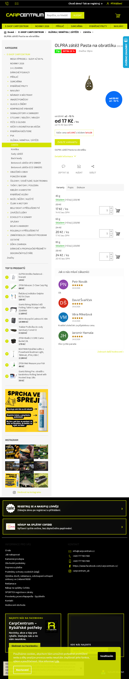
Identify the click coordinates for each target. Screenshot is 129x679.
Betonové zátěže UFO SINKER (26, 163)
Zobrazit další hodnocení (109, 351)
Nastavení (22, 670)
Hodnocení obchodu (15, 605)
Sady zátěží (17, 154)
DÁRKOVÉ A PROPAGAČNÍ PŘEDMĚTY (28, 248)
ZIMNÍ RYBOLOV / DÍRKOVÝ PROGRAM (28, 235)
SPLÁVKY (14, 221)
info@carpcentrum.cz (84, 551)
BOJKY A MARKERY (19, 226)
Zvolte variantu (67, 142)
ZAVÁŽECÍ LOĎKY (18, 212)
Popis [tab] (71, 187)
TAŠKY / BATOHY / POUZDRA (24, 185)
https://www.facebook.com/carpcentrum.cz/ (95, 566)
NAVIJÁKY (15, 90)
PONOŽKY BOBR (18, 176)
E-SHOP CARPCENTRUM (18, 54)
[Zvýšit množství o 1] (111, 208)
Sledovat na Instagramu (29, 492)
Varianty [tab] (60, 187)
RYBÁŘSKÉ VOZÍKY (19, 194)
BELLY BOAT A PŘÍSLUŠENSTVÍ (25, 208)
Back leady (16, 158)
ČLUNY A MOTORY (19, 203)
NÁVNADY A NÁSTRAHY (21, 95)
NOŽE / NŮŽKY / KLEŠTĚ (22, 199)
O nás (8, 550)
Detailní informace (64, 156)
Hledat (77, 15)
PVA (12, 135)
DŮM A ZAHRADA (18, 244)
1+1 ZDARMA (16, 68)
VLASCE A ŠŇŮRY (18, 104)
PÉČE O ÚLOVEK (18, 122)
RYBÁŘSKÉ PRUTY (19, 86)
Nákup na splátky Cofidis (17, 588)
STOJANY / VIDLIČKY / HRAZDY (25, 117)
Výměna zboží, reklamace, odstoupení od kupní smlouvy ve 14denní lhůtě (29, 577)
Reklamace (10, 583)
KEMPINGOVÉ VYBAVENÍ (21, 108)
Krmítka (15, 149)
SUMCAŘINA (16, 81)
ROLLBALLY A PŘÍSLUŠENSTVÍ (24, 230)
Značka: (85, 51)
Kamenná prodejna (14, 559)
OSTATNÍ (14, 240)
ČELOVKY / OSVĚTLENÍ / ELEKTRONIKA (29, 181)
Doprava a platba (13, 567)
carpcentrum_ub (81, 571)
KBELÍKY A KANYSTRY (20, 190)
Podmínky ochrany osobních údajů (22, 572)
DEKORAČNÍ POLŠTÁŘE (21, 253)
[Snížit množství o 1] (111, 212)
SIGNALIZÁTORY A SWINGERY (24, 113)
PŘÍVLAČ (14, 77)
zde (57, 661)
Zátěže (14, 145)
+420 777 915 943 (81, 556)
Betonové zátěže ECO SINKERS (26, 167)
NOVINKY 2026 (17, 63)
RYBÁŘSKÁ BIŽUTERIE (21, 131)
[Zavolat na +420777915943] (10, 3)
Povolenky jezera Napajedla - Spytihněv (25, 596)
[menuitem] (17, 26)
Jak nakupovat (12, 554)
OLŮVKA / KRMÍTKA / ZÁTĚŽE (24, 140)
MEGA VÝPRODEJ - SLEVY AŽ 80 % (26, 59)
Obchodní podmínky (15, 563)
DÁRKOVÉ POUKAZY (20, 72)
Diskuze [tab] (81, 187)
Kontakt (9, 600)
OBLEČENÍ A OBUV (19, 172)
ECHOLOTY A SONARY (21, 217)
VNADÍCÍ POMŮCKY (19, 99)
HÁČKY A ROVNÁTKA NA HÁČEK (25, 127)
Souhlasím (106, 656)
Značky (10, 258)
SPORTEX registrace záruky (19, 592)
